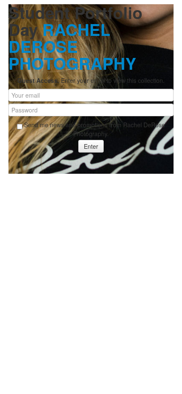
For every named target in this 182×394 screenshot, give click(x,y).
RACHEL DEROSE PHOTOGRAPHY (72, 46)
